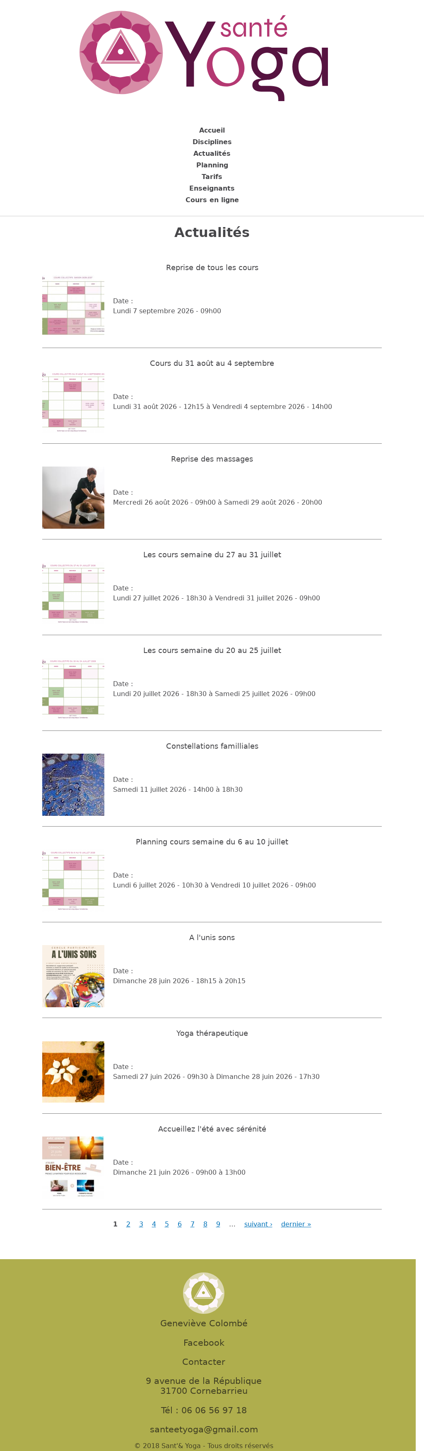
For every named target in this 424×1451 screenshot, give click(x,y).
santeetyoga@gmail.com (204, 1429)
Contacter (203, 1362)
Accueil (212, 130)
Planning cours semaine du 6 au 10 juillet (212, 842)
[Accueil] (204, 57)
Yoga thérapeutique (212, 1033)
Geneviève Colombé (204, 1323)
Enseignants (212, 188)
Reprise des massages (212, 459)
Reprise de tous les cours (212, 268)
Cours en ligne (212, 200)
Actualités (212, 153)
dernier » (296, 1224)
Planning (212, 165)
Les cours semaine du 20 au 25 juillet (212, 650)
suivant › (258, 1224)
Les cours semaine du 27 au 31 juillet (212, 555)
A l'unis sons (212, 937)
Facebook (203, 1343)
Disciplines (212, 142)
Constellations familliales (212, 746)
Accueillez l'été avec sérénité (212, 1129)
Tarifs (212, 177)
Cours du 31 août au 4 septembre (212, 363)
